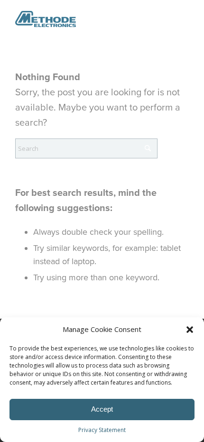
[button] (190, 329)
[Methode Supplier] (84, 19)
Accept (102, 409)
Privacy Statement (102, 430)
